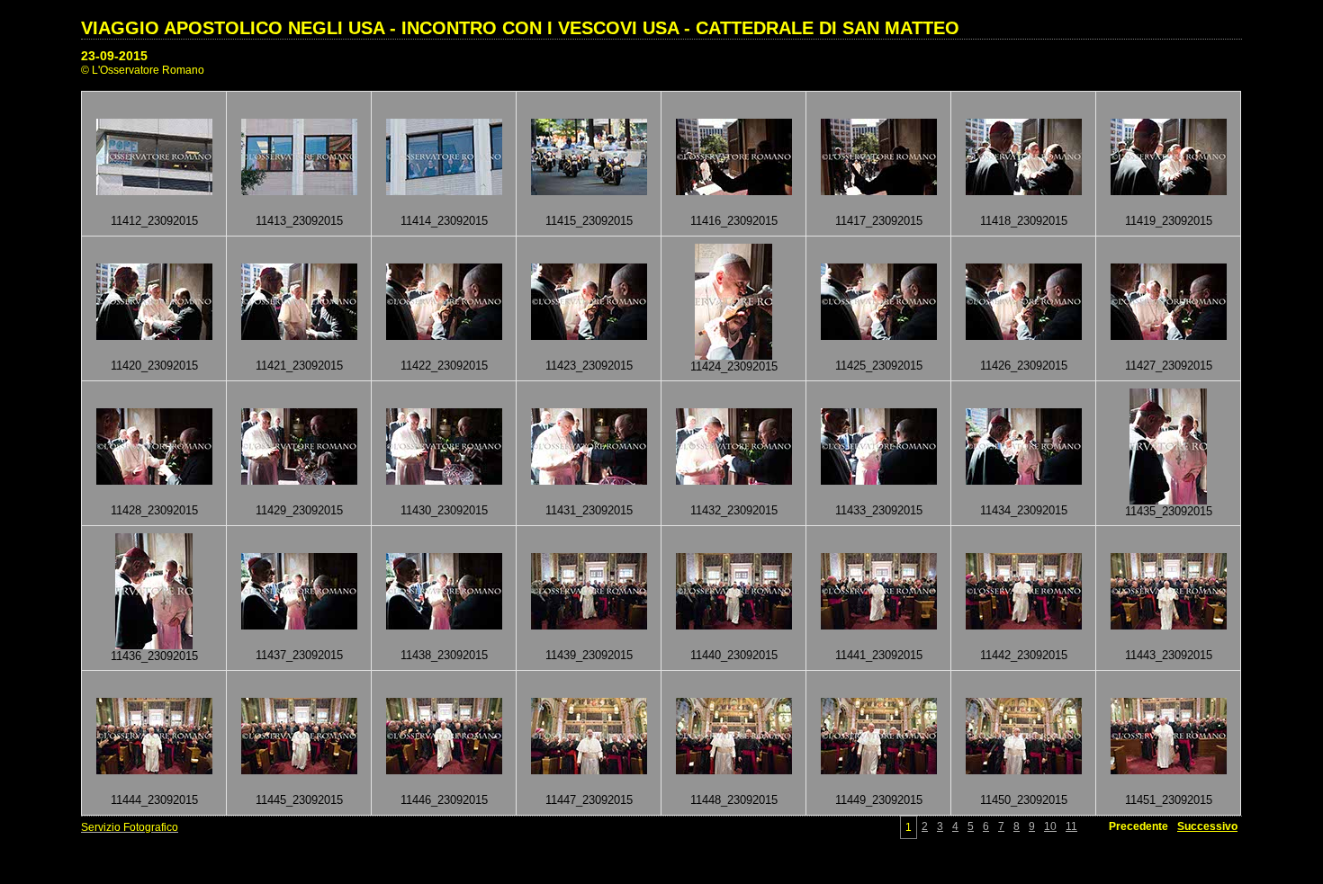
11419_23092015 (1168, 221)
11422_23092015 (444, 365)
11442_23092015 (1023, 655)
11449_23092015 (878, 800)
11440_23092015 (734, 655)
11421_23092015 (299, 365)
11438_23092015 (444, 655)
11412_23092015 (154, 221)
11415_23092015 (589, 221)
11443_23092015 (1168, 655)
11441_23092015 (878, 655)
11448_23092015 (734, 800)
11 (1071, 826)
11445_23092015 (299, 800)
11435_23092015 (1168, 511)
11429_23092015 (299, 510)
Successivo (1207, 826)
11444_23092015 (154, 800)
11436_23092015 (154, 656)
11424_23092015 (734, 366)
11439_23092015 (589, 655)
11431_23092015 (589, 510)
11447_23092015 (589, 800)
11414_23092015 (444, 221)
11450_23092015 (1023, 800)
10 (1050, 826)
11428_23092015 (154, 510)
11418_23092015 (1023, 221)
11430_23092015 (444, 510)
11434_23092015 (1023, 510)
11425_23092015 (878, 365)
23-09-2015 (114, 56)
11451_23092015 (1168, 800)
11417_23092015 (878, 221)
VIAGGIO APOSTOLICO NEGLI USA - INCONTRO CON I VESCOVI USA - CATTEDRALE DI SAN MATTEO (520, 28)
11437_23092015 (299, 655)
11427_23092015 (1168, 365)
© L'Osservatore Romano (142, 70)
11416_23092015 (734, 221)
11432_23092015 (734, 510)
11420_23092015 (154, 365)
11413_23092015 (299, 221)
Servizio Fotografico (129, 827)
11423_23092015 (589, 365)
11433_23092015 (878, 510)
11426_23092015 (1023, 365)
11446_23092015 (444, 800)
